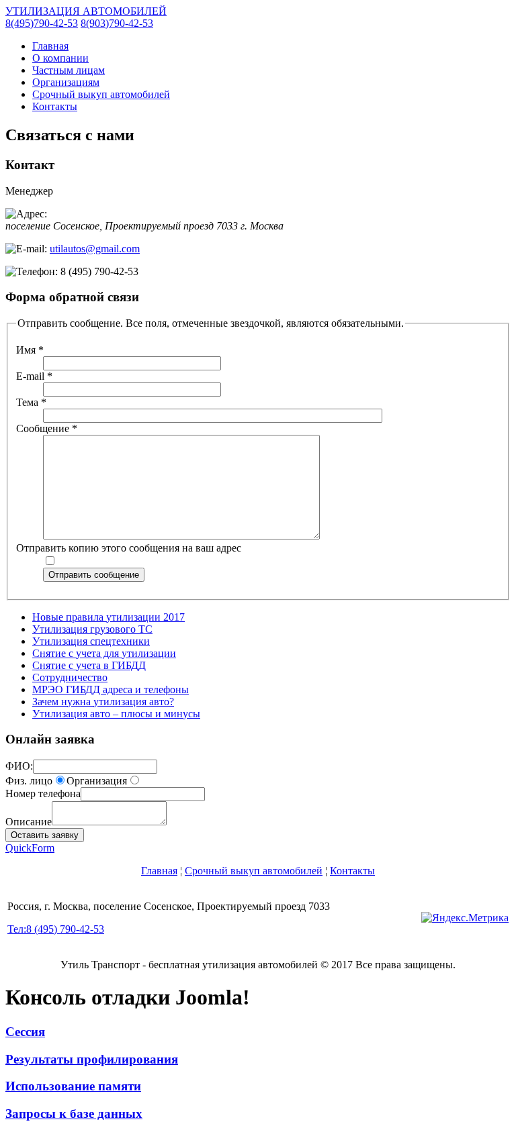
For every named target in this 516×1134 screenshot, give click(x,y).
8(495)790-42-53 (41, 23)
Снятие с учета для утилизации (104, 653)
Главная (50, 46)
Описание (28, 821)
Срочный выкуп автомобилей (101, 94)
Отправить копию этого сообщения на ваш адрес (128, 548)
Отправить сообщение (93, 575)
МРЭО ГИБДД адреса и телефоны (110, 689)
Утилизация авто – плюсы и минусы (116, 713)
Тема (31, 402)
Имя (30, 350)
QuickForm (29, 848)
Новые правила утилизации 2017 (108, 617)
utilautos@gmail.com (95, 248)
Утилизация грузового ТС (92, 629)
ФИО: (19, 766)
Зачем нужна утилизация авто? (103, 701)
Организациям (65, 82)
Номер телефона (43, 793)
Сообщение (46, 428)
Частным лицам (68, 70)
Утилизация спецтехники (91, 641)
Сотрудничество (70, 677)
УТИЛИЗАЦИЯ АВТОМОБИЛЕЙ (86, 11)
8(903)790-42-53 (117, 23)
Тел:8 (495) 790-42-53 (55, 929)
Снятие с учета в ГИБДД (89, 665)
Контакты (54, 106)
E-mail (34, 376)
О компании (60, 58)
